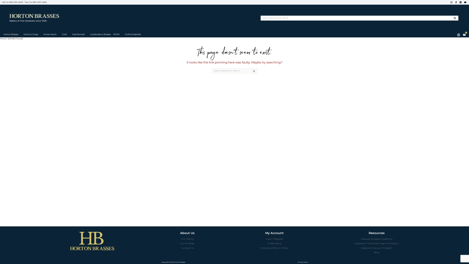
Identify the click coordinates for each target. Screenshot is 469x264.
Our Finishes (187, 243)
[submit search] (454, 18)
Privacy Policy (303, 262)
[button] (12, 34)
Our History (187, 239)
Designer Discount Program (376, 248)
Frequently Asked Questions (376, 239)
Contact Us (187, 248)
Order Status (274, 243)
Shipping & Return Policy (274, 248)
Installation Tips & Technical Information (376, 243)
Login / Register (274, 239)
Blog (376, 252)
